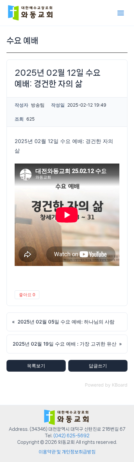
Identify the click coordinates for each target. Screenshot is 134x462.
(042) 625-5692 (71, 435)
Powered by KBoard (106, 385)
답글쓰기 (98, 365)
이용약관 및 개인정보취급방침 (67, 452)
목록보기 (36, 365)
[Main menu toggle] (120, 13)
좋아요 (27, 294)
